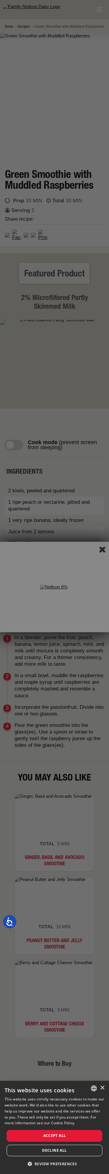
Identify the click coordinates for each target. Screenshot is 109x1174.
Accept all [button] (54, 1135)
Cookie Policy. (63, 1122)
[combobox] (94, 1088)
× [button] (102, 1088)
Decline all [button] (54, 1150)
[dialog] (54, 1127)
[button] (54, 1163)
